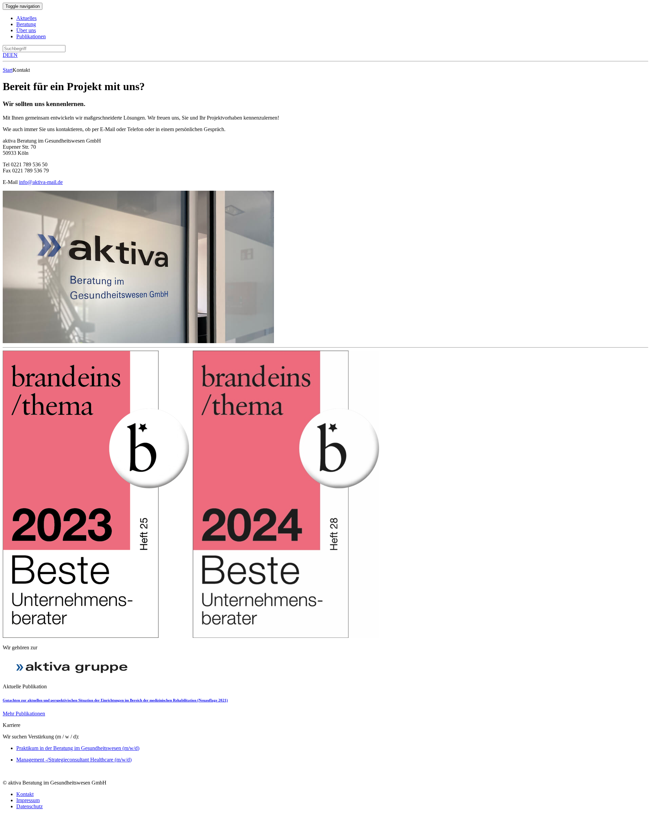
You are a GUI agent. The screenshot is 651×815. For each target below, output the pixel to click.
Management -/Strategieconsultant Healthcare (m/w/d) (74, 759)
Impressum (28, 800)
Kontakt (25, 794)
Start (8, 70)
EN (14, 55)
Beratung (26, 24)
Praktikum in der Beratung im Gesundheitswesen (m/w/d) (77, 748)
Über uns (26, 30)
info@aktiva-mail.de (41, 182)
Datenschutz (29, 806)
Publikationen (31, 36)
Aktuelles (26, 18)
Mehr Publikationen (24, 713)
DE (6, 55)
